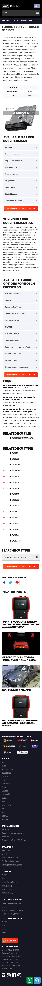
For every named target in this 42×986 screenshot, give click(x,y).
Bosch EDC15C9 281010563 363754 (20, 438)
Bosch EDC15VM (12, 535)
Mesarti (4, 801)
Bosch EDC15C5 (12, 494)
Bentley (4, 808)
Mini (3, 812)
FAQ (3, 925)
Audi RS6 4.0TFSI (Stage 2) (16, 690)
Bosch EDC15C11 (13, 465)
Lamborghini (6, 794)
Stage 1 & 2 (6, 829)
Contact (4, 922)
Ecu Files (5, 854)
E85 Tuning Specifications (11, 861)
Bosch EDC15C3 (12, 482)
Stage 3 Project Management (12, 833)
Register (5, 933)
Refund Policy (7, 889)
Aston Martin (6, 805)
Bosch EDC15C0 (12, 459)
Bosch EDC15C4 (12, 488)
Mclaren (5, 791)
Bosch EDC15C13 (13, 471)
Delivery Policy (7, 893)
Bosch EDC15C (12, 453)
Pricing (4, 878)
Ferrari (4, 798)
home (4, 20)
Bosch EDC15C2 (12, 476)
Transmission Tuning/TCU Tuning (14, 840)
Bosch (19, 20)
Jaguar (4, 787)
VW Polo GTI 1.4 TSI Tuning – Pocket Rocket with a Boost (19, 659)
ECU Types (11, 20)
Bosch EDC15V (12, 529)
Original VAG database (10, 858)
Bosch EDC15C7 (12, 506)
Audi (3, 762)
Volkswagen (6, 773)
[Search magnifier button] (37, 557)
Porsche (5, 776)
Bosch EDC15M (12, 517)
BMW (4, 766)
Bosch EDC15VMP (13, 541)
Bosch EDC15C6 (12, 500)
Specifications (7, 850)
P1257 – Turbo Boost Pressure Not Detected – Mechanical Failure (20, 723)
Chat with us (10, 940)
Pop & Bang (6, 837)
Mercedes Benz (8, 769)
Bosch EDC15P (12, 523)
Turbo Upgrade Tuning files (12, 865)
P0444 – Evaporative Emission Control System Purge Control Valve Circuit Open (21, 624)
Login (4, 929)
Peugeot (5, 816)
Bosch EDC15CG (12, 512)
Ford (3, 780)
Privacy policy (7, 886)
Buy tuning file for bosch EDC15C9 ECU (21, 208)
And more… (6, 819)
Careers (5, 875)
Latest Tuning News (9, 882)
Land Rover (6, 783)
